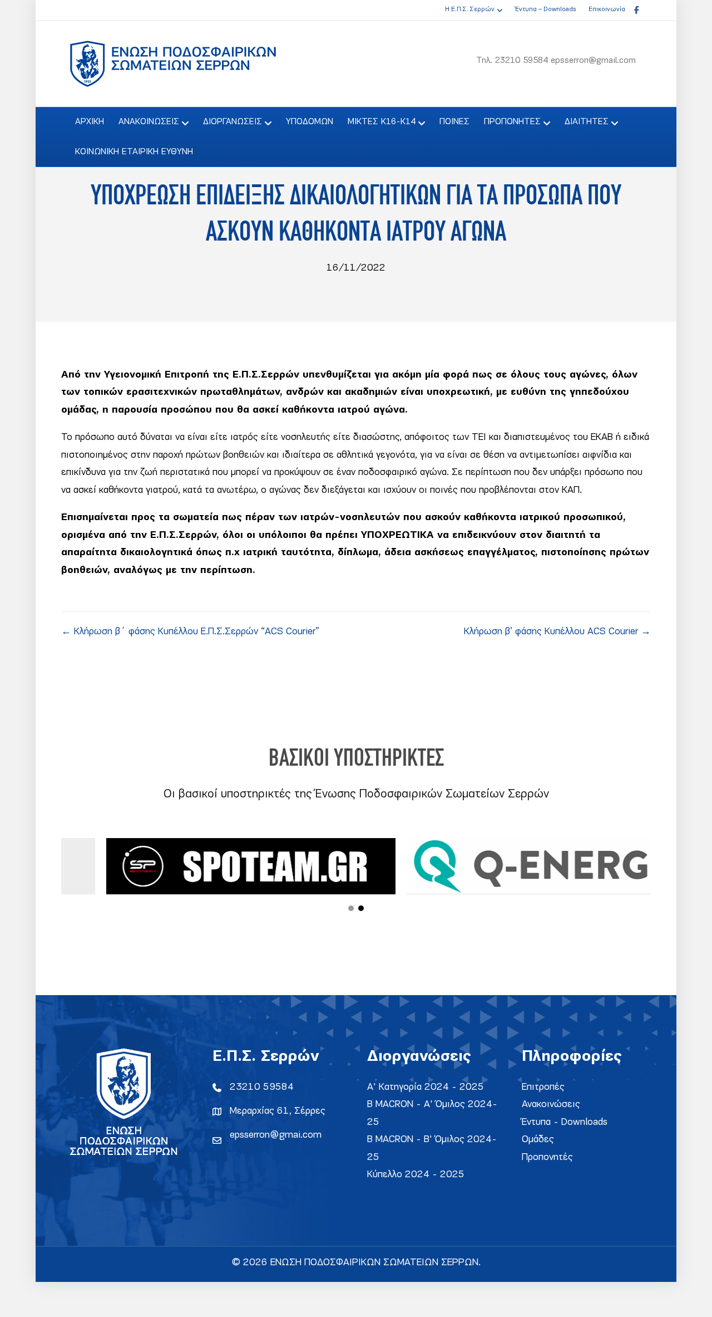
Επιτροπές (543, 1087)
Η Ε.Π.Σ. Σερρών (470, 9)
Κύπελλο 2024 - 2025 (415, 1174)
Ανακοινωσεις (148, 121)
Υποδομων (309, 121)
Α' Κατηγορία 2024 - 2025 (425, 1087)
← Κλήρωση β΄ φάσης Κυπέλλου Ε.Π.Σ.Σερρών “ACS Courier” (190, 631)
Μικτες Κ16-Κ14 (382, 121)
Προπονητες (512, 121)
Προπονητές (547, 1157)
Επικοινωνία (607, 9)
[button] (351, 908)
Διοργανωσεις (232, 121)
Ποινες (454, 121)
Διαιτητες (587, 121)
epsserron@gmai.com (276, 1135)
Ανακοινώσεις (551, 1104)
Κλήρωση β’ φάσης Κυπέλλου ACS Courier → (557, 631)
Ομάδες (538, 1139)
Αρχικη (89, 121)
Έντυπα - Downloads (564, 1122)
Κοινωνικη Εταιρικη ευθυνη (134, 152)
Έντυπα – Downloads (545, 9)
